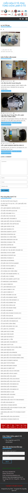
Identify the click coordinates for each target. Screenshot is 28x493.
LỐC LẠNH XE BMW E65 (7, 284)
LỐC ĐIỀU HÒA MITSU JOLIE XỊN (9, 210)
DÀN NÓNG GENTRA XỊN (7, 245)
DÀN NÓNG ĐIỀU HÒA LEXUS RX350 (10, 378)
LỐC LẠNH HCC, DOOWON (7, 329)
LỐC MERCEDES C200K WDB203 (9, 281)
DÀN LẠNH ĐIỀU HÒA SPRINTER (9, 352)
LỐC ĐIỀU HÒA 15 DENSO (7, 276)
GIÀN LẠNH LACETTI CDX (7, 344)
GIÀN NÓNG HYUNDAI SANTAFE (9, 405)
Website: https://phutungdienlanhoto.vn (13, 477)
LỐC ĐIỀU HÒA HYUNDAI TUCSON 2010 (11, 313)
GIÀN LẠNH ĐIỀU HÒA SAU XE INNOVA (10, 221)
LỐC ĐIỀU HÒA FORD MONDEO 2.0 (10, 300)
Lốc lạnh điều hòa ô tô (16, 122)
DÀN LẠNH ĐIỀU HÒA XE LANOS (9, 373)
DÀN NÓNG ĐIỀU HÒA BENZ (8, 394)
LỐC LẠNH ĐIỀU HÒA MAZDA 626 (9, 321)
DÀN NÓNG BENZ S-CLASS (7, 392)
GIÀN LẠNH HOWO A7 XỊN (7, 226)
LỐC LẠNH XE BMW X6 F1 (7, 292)
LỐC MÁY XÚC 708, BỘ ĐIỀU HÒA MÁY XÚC (7, 50)
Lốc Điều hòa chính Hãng (6, 122)
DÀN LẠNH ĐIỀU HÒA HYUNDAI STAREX (11, 355)
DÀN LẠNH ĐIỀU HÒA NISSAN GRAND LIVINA (12, 357)
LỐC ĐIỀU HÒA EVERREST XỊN (8, 302)
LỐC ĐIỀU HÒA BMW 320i (7, 268)
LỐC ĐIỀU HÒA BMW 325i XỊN (8, 294)
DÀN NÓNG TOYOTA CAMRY (8, 252)
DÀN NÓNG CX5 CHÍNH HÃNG (8, 237)
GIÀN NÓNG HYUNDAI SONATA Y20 (10, 419)
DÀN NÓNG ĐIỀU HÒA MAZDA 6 (9, 386)
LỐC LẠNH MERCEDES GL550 (8, 287)
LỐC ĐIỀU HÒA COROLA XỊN (8, 305)
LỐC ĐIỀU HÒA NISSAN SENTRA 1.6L (10, 273)
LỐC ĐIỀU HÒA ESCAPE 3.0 (7, 402)
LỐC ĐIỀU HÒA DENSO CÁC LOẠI (9, 326)
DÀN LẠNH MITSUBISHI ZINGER (9, 365)
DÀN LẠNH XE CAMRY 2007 (8, 368)
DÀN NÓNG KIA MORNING (7, 260)
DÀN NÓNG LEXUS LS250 (7, 397)
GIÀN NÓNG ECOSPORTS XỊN (8, 255)
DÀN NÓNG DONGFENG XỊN (8, 234)
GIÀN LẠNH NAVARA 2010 (7, 229)
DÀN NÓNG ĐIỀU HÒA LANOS (8, 376)
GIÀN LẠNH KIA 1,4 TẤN (7, 339)
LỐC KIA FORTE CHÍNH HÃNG (8, 323)
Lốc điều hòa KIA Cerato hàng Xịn (9, 201)
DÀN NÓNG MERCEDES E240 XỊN (9, 239)
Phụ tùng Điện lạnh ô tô (6, 90)
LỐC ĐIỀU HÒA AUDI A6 (7, 315)
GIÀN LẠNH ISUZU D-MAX (7, 331)
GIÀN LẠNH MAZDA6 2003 (7, 350)
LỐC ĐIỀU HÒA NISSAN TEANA (8, 308)
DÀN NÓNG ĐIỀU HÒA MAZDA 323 (10, 389)
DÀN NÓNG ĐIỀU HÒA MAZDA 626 (10, 384)
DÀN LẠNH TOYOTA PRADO (8, 363)
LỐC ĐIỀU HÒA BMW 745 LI (8, 213)
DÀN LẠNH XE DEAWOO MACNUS (9, 360)
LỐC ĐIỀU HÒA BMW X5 (7, 310)
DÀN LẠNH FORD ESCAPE (7, 334)
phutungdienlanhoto (8, 81)
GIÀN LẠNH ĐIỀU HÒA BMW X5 (9, 218)
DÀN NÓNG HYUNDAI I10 (7, 258)
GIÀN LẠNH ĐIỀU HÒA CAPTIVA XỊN (10, 224)
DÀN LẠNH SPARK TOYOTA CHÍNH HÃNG (11, 347)
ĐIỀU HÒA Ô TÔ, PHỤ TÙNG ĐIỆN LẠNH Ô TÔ (14, 4)
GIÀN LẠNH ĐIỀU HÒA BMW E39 (9, 342)
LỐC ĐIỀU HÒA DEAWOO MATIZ (9, 297)
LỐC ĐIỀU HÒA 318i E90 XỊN (8, 216)
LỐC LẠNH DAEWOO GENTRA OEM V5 (10, 208)
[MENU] (26, 19)
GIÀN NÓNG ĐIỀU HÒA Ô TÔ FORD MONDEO (12, 399)
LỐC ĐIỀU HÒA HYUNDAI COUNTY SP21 (11, 318)
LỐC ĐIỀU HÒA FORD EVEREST (8, 247)
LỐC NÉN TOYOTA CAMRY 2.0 (8, 266)
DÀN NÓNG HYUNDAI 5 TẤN (8, 242)
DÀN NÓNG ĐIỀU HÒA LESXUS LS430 (10, 381)
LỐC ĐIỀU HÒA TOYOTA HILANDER (10, 263)
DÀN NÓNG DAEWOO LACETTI (8, 231)
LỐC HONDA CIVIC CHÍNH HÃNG (9, 271)
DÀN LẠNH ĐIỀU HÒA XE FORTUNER (10, 371)
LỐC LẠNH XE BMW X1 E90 (8, 289)
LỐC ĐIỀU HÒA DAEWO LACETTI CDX (10, 279)
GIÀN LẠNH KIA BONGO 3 (7, 336)
